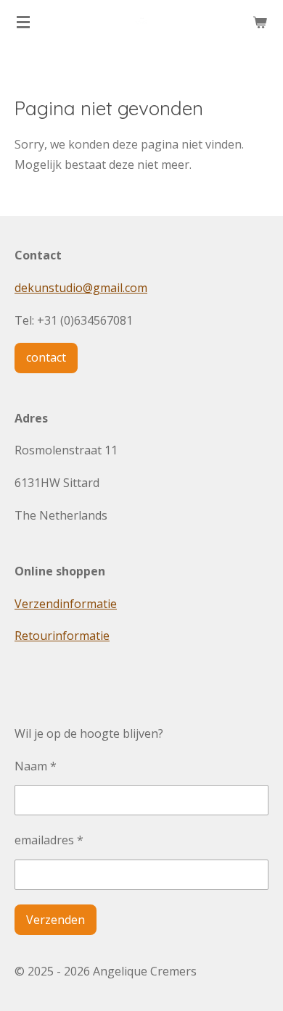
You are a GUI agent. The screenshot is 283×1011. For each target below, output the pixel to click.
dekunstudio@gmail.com (81, 288)
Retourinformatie (62, 636)
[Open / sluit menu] (23, 21)
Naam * (36, 766)
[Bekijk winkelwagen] (260, 21)
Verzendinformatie (66, 604)
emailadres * (49, 840)
